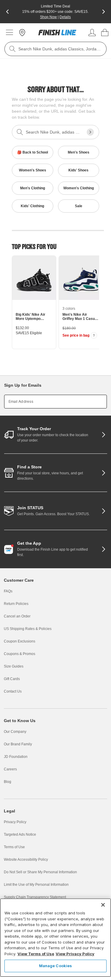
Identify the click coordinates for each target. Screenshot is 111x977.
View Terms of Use (35, 953)
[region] (55, 937)
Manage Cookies (55, 965)
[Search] (12, 49)
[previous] (7, 11)
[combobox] (55, 49)
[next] (103, 11)
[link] (57, 32)
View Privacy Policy (75, 953)
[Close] (103, 904)
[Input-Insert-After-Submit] (90, 132)
